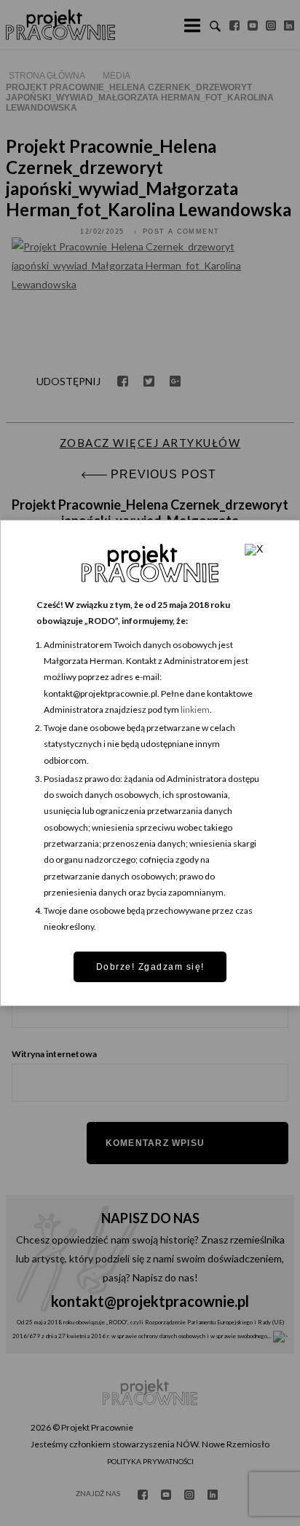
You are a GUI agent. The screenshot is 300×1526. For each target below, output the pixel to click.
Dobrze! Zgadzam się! (150, 967)
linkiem (195, 709)
